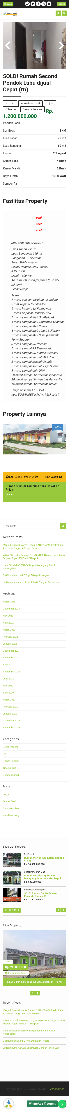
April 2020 (8, 692)
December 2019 (11, 720)
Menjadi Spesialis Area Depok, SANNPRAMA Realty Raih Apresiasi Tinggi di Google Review (33, 547)
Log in (6, 794)
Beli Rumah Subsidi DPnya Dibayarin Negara (26, 575)
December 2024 (11, 608)
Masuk (62, 4)
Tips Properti (9, 768)
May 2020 (8, 685)
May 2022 (8, 615)
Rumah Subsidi (11, 761)
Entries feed (9, 801)
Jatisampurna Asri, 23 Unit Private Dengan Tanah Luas (31, 582)
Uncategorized (11, 775)
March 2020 (9, 699)
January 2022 (10, 643)
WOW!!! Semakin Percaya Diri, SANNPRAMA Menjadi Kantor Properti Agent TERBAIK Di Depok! (34, 557)
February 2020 (10, 706)
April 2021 (8, 664)
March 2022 (9, 629)
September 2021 (11, 657)
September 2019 (11, 727)
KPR (5, 754)
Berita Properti (10, 747)
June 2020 (8, 678)
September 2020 (11, 671)
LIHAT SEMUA (12, 910)
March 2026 (9, 601)
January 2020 (10, 713)
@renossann (57, 1088)
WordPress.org (11, 815)
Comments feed (11, 808)
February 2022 (10, 636)
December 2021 (11, 650)
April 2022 (8, 622)
